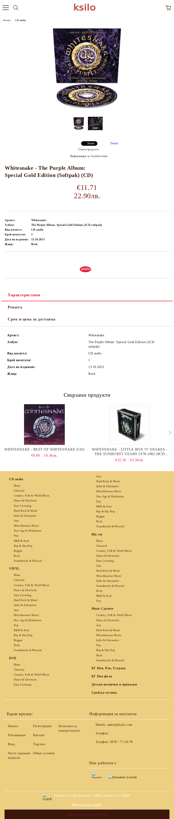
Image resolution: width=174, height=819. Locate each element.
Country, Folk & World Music (32, 495)
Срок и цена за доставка (32, 319)
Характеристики (24, 295)
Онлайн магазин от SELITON (87, 814)
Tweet (114, 143)
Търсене (39, 744)
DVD (12, 658)
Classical (19, 490)
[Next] (169, 432)
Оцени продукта (88, 149)
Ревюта (15, 307)
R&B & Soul (21, 540)
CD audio (20, 20)
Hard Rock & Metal (25, 510)
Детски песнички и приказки (114, 684)
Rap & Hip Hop (23, 545)
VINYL (14, 568)
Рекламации (17, 735)
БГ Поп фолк (102, 676)
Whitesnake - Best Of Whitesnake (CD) (44, 449)
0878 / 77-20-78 (121, 742)
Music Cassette (103, 608)
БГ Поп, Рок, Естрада (109, 668)
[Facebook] (95, 751)
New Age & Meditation (27, 530)
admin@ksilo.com (119, 724)
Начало (7, 20)
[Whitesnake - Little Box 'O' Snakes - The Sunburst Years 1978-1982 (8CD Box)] (130, 424)
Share (91, 143)
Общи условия (44, 753)
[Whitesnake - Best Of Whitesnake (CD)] (44, 424)
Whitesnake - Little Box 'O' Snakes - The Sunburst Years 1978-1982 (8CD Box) (129, 451)
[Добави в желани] (166, 259)
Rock (17, 555)
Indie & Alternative (25, 515)
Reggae (18, 550)
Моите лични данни (87, 804)
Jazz (16, 520)
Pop (16, 535)
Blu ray (97, 534)
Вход (11, 744)
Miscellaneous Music (26, 525)
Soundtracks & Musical (28, 560)
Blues (17, 485)
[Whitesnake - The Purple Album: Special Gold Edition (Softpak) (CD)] (87, 110)
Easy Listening (22, 505)
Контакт (39, 735)
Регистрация (42, 726)
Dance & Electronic (25, 500)
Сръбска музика (104, 692)
